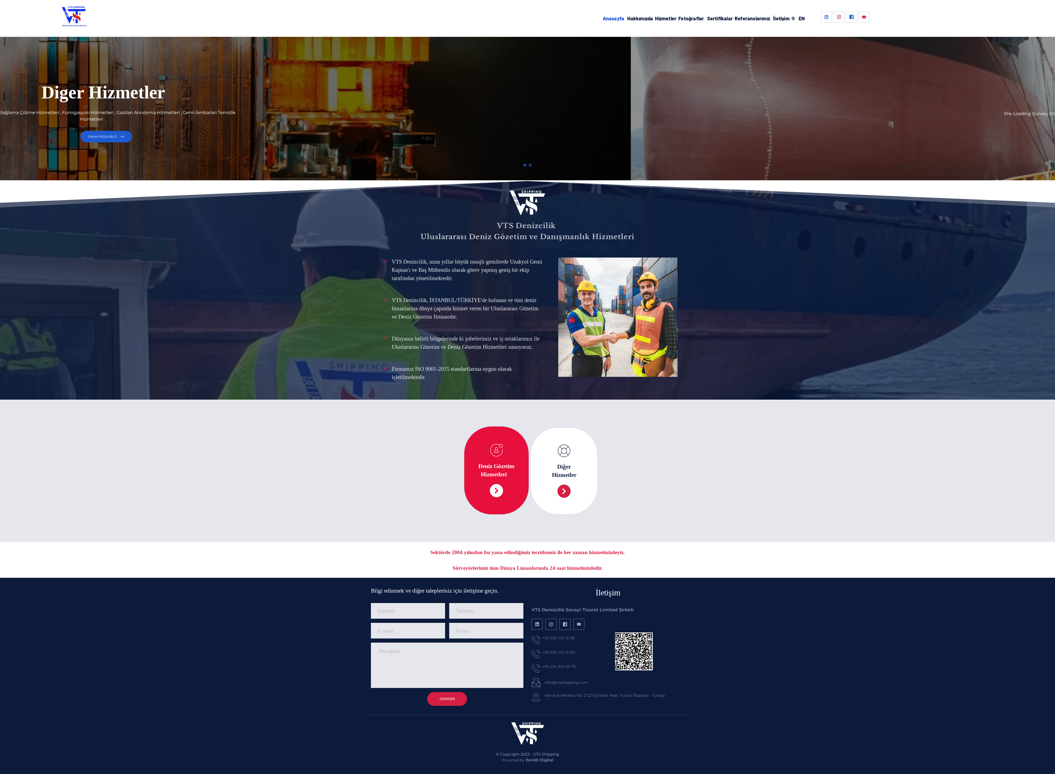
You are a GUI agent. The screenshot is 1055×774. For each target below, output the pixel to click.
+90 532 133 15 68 (558, 637)
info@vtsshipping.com (566, 682)
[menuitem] (613, 18)
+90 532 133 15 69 (558, 652)
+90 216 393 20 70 (559, 666)
